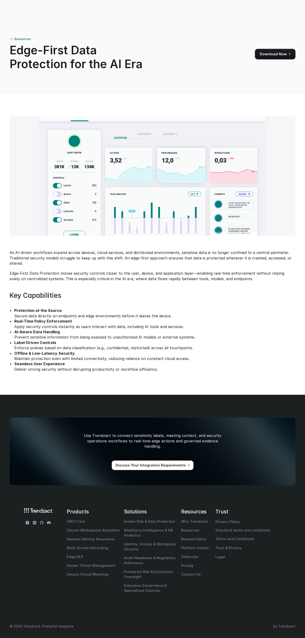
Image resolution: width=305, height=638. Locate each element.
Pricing (187, 565)
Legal (220, 557)
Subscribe (189, 556)
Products (78, 512)
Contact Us (191, 574)
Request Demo (193, 539)
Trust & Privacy (228, 548)
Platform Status (195, 548)
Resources (194, 512)
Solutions (135, 512)
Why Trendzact (194, 521)
